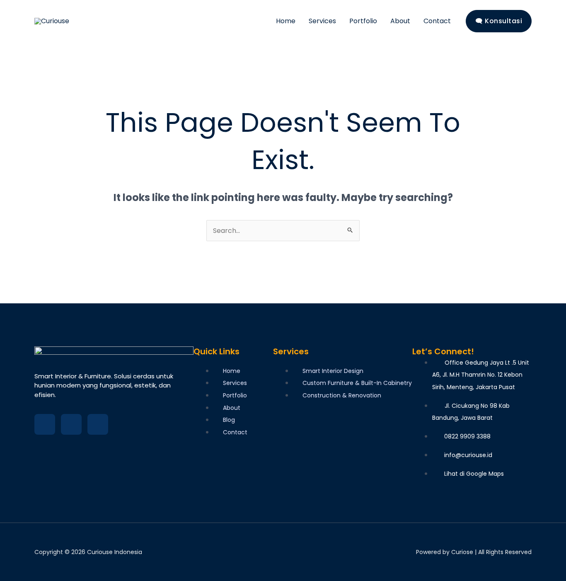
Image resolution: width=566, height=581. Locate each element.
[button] (499, 21)
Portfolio (363, 21)
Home (285, 21)
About (400, 21)
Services (322, 21)
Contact (437, 21)
